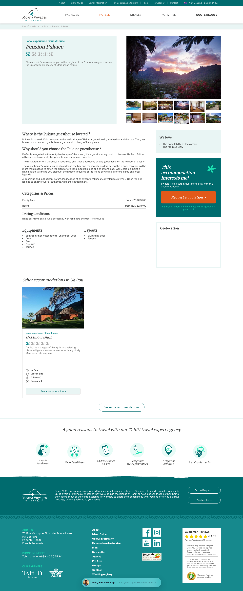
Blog (145, 3)
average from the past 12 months (198, 540)
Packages (72, 14)
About (62, 3)
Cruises (135, 14)
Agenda (96, 556)
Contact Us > (204, 500)
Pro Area (97, 561)
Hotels (104, 14)
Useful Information (98, 3)
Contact (174, 3)
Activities (169, 14)
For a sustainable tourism (125, 3)
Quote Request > (204, 490)
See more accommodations (121, 407)
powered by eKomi (205, 576)
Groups (96, 565)
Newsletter (159, 3)
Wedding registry (102, 574)
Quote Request (207, 14)
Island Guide (77, 3)
